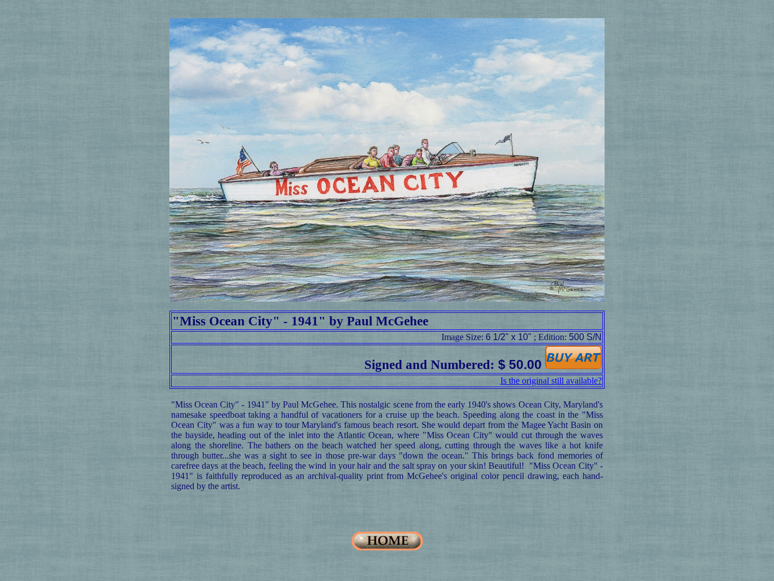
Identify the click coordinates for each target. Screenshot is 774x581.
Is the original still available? (551, 380)
